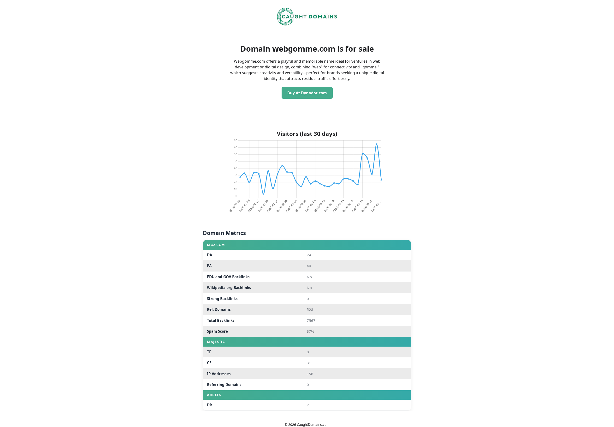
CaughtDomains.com (313, 424)
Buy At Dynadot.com (307, 93)
